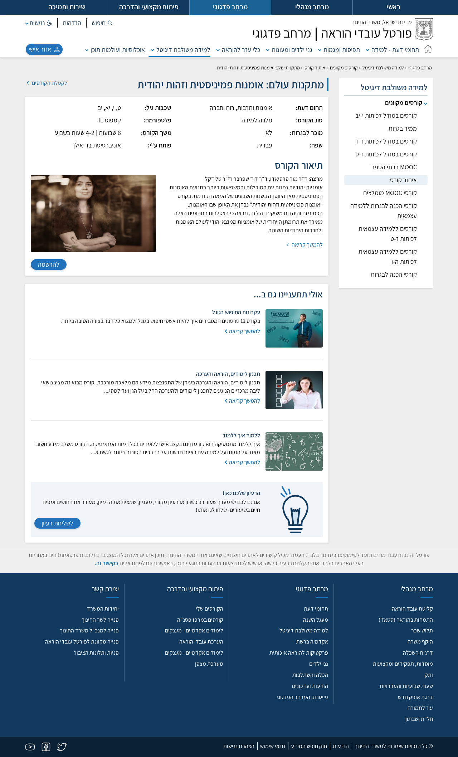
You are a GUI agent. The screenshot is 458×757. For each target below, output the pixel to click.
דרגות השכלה (418, 652)
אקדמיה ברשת (312, 641)
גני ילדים (318, 664)
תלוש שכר (422, 630)
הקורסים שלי (209, 608)
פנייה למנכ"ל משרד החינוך (89, 630)
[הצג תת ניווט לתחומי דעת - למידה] (367, 49)
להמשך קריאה (307, 244)
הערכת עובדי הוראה (201, 641)
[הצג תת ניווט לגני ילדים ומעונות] (268, 49)
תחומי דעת (316, 608)
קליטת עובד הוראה (412, 608)
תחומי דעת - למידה (395, 49)
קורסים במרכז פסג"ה (200, 619)
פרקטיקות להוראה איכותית (298, 652)
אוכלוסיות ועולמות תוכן (118, 49)
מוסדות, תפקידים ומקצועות (403, 664)
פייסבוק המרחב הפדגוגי (302, 697)
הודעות (341, 746)
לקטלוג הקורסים (49, 83)
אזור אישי (40, 49)
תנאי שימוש (272, 746)
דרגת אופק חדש (415, 697)
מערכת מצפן (209, 664)
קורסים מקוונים (344, 67)
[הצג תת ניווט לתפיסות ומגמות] (320, 49)
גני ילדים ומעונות (292, 49)
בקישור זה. (106, 563)
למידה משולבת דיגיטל (183, 49)
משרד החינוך (382, 22)
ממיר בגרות (403, 128)
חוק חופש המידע (309, 746)
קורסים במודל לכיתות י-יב (386, 115)
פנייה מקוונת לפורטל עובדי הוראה (82, 641)
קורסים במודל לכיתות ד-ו (386, 141)
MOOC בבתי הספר (394, 167)
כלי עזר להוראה (241, 49)
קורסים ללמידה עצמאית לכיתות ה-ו (388, 256)
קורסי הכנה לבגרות (394, 274)
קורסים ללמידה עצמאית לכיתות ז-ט (388, 233)
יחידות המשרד (103, 608)
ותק (429, 675)
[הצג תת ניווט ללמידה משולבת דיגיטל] (152, 49)
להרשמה (48, 264)
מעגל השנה (315, 619)
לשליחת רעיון (57, 523)
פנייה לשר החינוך (100, 619)
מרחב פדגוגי (420, 67)
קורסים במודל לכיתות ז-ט (386, 154)
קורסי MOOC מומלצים (390, 193)
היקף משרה (420, 641)
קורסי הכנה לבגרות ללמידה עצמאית (383, 211)
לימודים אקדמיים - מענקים (194, 630)
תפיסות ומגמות (341, 49)
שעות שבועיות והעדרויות (406, 686)
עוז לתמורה (420, 708)
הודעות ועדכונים (310, 686)
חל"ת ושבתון (419, 719)
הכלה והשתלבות (310, 675)
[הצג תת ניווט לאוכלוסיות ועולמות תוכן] (87, 49)
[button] (102, 23)
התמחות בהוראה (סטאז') (406, 619)
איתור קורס (314, 67)
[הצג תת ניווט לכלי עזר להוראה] (218, 49)
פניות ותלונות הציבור (96, 652)
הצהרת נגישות (238, 746)
